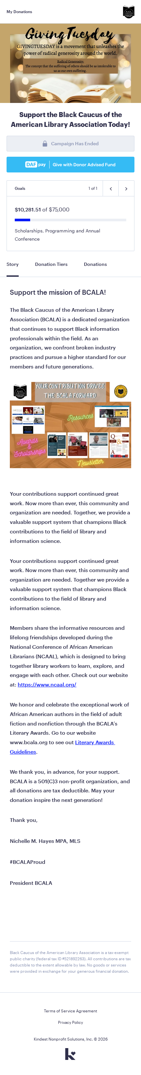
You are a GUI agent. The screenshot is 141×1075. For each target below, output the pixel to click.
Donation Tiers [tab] (51, 264)
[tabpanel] (70, 634)
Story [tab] (13, 264)
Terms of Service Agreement (70, 1010)
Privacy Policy (70, 1022)
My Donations (19, 11)
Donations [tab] (95, 264)
